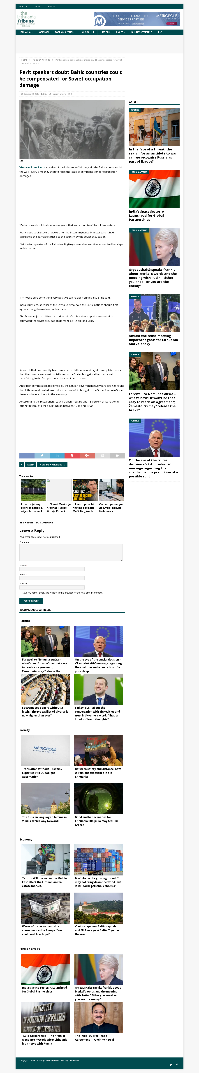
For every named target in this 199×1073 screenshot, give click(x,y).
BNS (45, 93)
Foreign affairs (64, 32)
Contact (37, 6)
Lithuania (25, 32)
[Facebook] (177, 1065)
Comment (24, 542)
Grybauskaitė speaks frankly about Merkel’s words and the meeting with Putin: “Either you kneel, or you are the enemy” (153, 277)
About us (23, 6)
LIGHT (119, 32)
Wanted (51, 6)
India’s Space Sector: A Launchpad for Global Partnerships (146, 215)
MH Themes (74, 1060)
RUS (160, 32)
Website (23, 583)
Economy (25, 839)
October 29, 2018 (31, 93)
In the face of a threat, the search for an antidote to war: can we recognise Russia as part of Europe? (153, 155)
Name (22, 565)
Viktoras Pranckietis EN (52, 464)
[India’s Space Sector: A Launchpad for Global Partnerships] (154, 189)
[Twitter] (171, 1065)
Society (24, 730)
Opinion (44, 32)
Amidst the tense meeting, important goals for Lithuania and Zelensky (153, 340)
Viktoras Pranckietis (32, 167)
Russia (30, 464)
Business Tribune (141, 32)
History (105, 32)
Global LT (88, 32)
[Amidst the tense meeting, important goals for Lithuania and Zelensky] (154, 313)
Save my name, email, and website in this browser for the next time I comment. (63, 592)
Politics (24, 621)
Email (22, 574)
